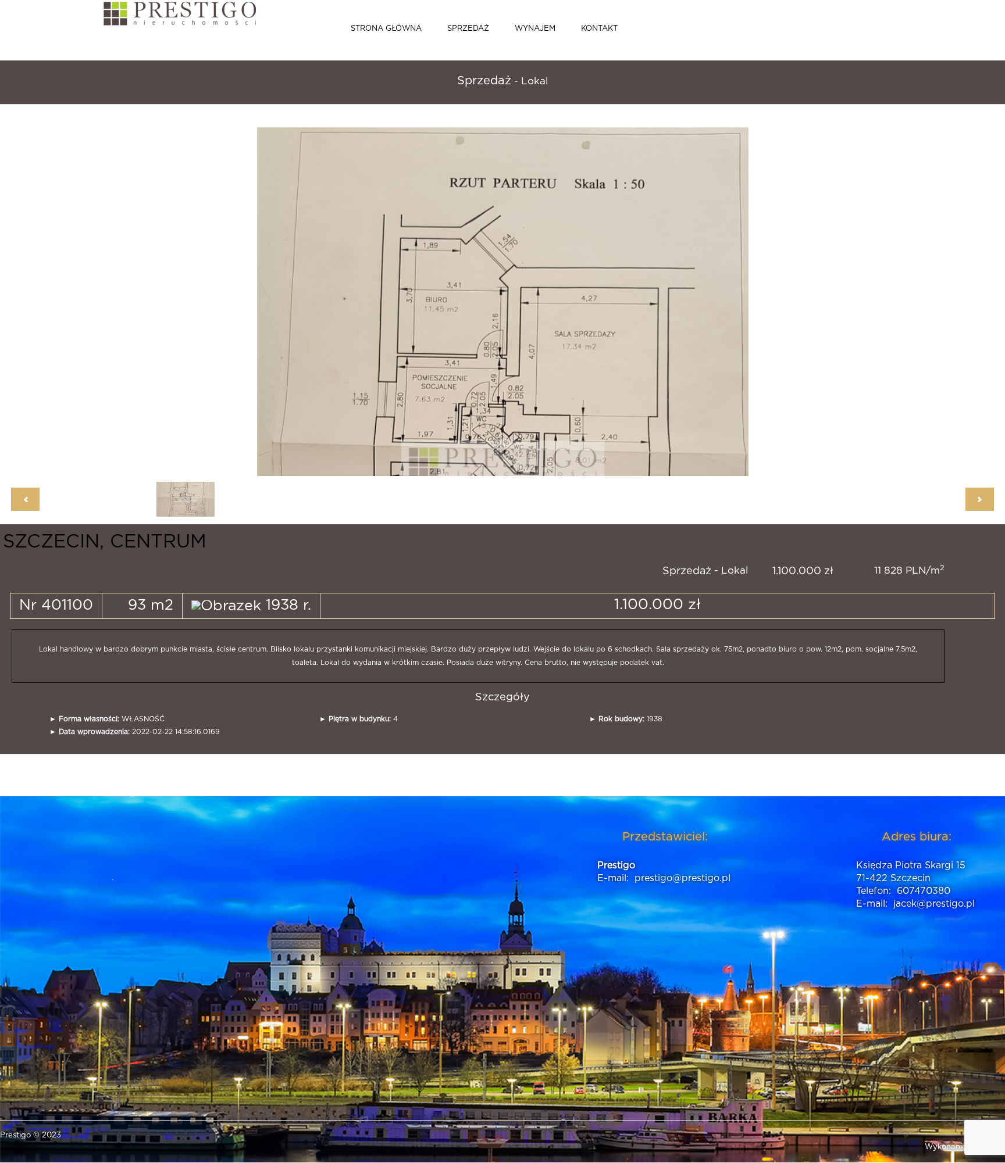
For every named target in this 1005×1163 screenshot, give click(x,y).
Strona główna (386, 29)
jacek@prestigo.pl (934, 903)
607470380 (923, 891)
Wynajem (535, 29)
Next (620, 296)
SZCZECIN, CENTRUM (104, 541)
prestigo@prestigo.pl (682, 878)
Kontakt (599, 29)
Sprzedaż (468, 29)
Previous (356, 296)
